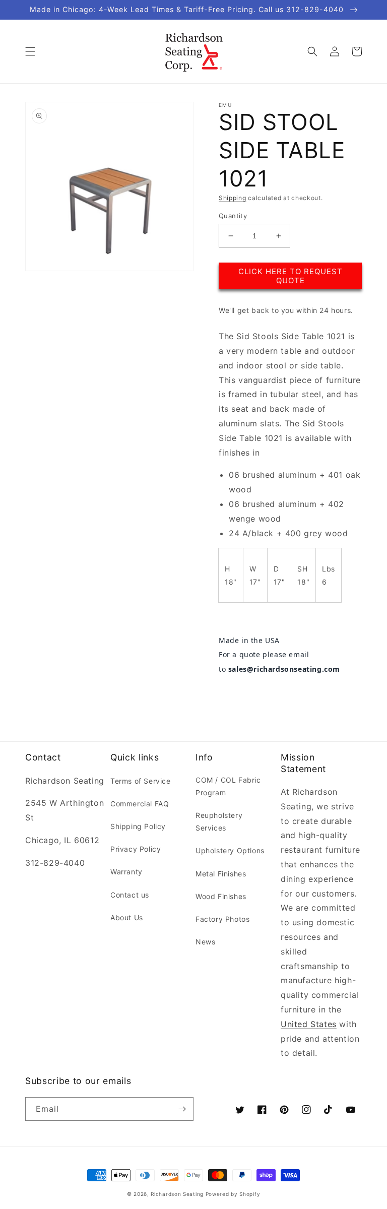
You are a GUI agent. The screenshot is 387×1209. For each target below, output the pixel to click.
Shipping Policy (138, 826)
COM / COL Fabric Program (228, 786)
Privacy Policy (135, 849)
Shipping (232, 198)
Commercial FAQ (139, 803)
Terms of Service (140, 781)
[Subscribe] (182, 1109)
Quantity (233, 216)
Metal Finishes (221, 873)
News (205, 941)
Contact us (129, 894)
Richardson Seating (177, 1194)
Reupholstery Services (219, 821)
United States (309, 1024)
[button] (30, 51)
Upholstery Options (230, 850)
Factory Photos (222, 919)
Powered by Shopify (233, 1194)
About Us (126, 917)
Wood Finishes (221, 896)
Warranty (126, 871)
